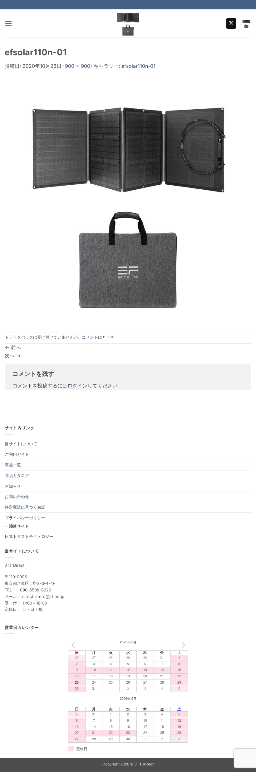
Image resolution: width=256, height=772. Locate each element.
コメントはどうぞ (98, 337)
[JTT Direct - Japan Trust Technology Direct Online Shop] (128, 23)
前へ (13, 347)
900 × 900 (77, 66)
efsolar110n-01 (138, 66)
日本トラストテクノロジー (29, 536)
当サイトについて (21, 443)
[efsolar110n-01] (128, 200)
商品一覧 (13, 464)
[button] (8, 23)
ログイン (77, 385)
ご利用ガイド (17, 454)
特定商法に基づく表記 (25, 507)
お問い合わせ (17, 496)
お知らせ (13, 486)
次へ (13, 355)
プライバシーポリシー (25, 517)
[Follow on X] (231, 23)
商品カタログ (17, 475)
